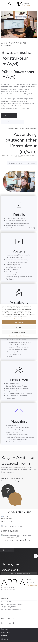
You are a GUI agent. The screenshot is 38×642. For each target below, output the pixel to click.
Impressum (26, 336)
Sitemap (4, 636)
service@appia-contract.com (11, 609)
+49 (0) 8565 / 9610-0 (8, 607)
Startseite (8, 550)
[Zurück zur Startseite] (19, 3)
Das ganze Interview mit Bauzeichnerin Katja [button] (12, 479)
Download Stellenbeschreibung (23, 163)
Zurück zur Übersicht (14, 122)
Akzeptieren (19, 322)
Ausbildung (9, 115)
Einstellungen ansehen (19, 332)
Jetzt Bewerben (10, 531)
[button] (2, 3)
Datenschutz (12, 336)
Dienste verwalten (18, 319)
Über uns (6, 521)
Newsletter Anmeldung (20, 573)
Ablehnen (19, 327)
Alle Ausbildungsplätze (15, 540)
